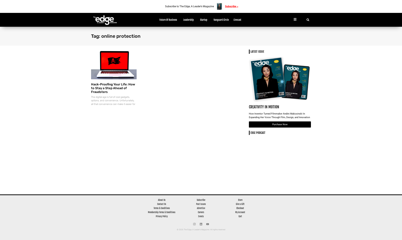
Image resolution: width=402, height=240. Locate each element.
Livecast (237, 19)
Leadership (188, 19)
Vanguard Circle (221, 19)
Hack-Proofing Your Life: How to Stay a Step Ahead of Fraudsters (113, 88)
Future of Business (168, 19)
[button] (308, 19)
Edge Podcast (257, 132)
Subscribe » (231, 6)
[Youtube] (207, 224)
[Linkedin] (201, 224)
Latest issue (257, 51)
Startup (203, 19)
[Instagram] (194, 224)
